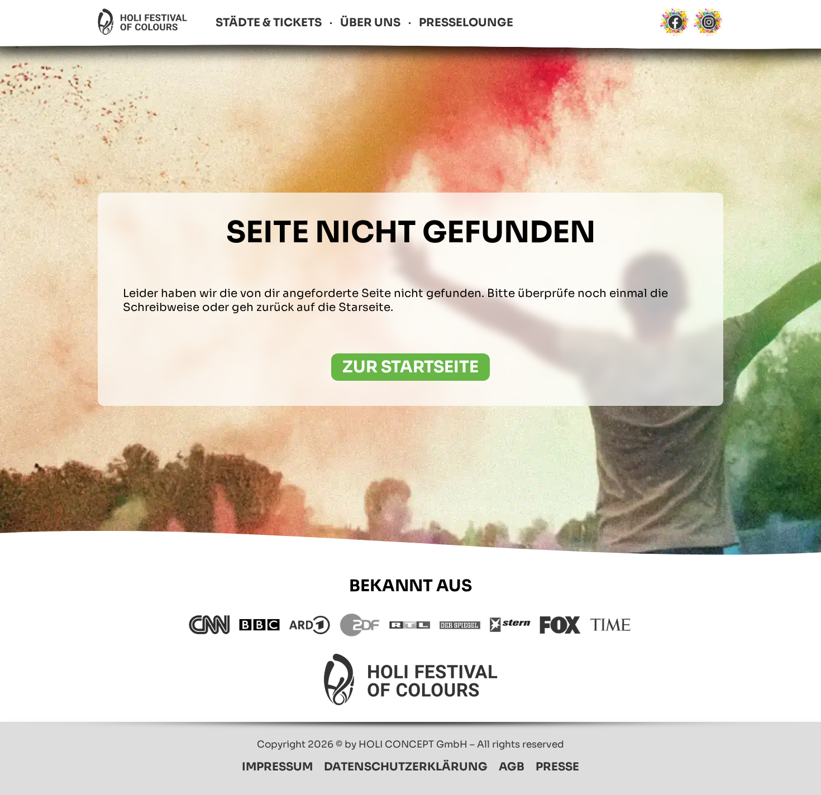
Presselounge (466, 23)
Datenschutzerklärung (406, 767)
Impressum (277, 767)
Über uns (370, 23)
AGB (511, 767)
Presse (557, 767)
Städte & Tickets (269, 23)
